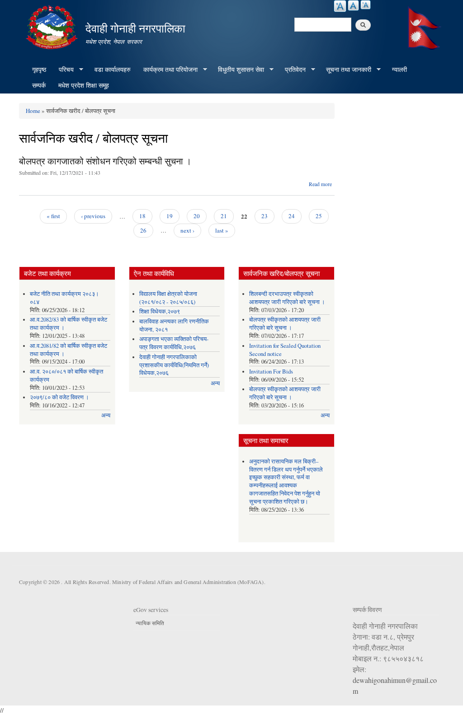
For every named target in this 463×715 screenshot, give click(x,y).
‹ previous (93, 216)
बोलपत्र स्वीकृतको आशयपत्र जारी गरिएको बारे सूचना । (285, 324)
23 (264, 216)
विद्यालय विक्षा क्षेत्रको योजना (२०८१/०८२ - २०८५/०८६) (168, 298)
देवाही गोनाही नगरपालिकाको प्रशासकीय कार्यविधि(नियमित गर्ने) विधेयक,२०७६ (174, 365)
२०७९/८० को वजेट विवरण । (59, 397)
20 (197, 216)
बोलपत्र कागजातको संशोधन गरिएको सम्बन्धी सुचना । (105, 161)
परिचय (63, 69)
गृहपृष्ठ (39, 69)
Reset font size (353, 5)
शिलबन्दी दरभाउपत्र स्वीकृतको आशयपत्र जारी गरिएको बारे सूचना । (287, 298)
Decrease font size (365, 4)
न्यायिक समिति (150, 622)
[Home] (52, 26)
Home (33, 111)
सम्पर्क (39, 85)
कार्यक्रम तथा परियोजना (167, 69)
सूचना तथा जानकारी (345, 69)
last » (221, 230)
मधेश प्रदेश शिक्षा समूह (83, 85)
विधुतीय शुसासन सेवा (238, 69)
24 (291, 216)
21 (224, 216)
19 (169, 216)
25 (319, 216)
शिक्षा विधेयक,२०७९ (159, 311)
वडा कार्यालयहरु (112, 69)
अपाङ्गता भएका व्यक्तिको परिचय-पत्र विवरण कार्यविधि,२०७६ (173, 343)
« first (53, 216)
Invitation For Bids (271, 371)
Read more (320, 184)
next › (187, 230)
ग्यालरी (399, 69)
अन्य (105, 415)
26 (143, 230)
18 (142, 216)
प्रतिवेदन (292, 69)
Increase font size (340, 6)
